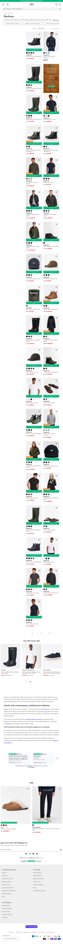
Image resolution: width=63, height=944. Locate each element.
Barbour (10, 13)
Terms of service (41, 932)
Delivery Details (37, 875)
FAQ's (34, 887)
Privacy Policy (37, 881)
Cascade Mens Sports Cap (33, 278)
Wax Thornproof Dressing (33, 309)
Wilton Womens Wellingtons (34, 56)
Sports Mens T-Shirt (48, 182)
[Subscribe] (61, 849)
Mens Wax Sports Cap (32, 372)
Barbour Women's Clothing (32, 23)
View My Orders (37, 872)
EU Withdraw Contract (39, 890)
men (45, 711)
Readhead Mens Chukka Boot (51, 246)
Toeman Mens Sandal (49, 402)
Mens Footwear (6, 911)
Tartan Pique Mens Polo (32, 498)
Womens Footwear (7, 914)
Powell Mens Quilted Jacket (50, 593)
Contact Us (5, 875)
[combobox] (31, 9)
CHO (13, 932)
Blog (3, 896)
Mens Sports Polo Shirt (49, 119)
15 (48, 633)
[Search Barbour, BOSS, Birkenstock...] (59, 9)
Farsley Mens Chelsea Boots (50, 309)
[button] (3, 4)
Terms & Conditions (38, 884)
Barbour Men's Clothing (12, 23)
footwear (9, 723)
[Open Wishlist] (56, 4)
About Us (4, 872)
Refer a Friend (5, 884)
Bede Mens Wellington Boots (34, 88)
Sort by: (34, 28)
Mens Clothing (6, 905)
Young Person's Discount (8, 890)
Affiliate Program (6, 893)
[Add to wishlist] (39, 34)
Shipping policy (26, 932)
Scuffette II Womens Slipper (8, 829)
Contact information (50, 932)
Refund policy (33, 932)
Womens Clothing (7, 908)
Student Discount (6, 881)
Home (5, 13)
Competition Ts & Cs (7, 878)
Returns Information (38, 878)
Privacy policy (18, 932)
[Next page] (53, 633)
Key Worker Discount (7, 887)
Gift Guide (4, 917)
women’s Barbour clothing (34, 719)
